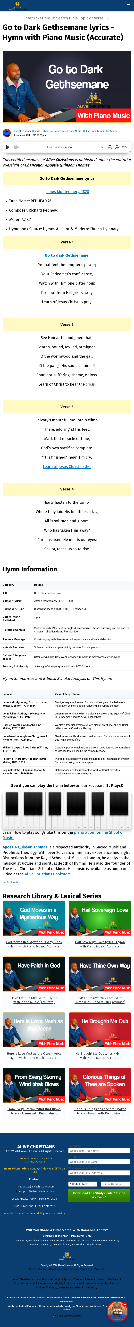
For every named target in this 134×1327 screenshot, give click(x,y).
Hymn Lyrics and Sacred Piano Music (62, 131)
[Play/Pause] (7, 147)
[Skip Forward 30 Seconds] (116, 147)
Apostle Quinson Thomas (27, 131)
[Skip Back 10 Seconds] (110, 147)
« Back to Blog (12, 882)
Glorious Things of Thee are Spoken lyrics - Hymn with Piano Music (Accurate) (100, 1113)
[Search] (108, 18)
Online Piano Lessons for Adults (100, 131)
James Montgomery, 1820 (67, 191)
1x (101, 147)
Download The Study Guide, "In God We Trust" (99, 1195)
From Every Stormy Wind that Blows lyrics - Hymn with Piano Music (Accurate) (34, 1113)
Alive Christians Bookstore (48, 874)
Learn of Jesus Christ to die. (67, 466)
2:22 (124, 147)
